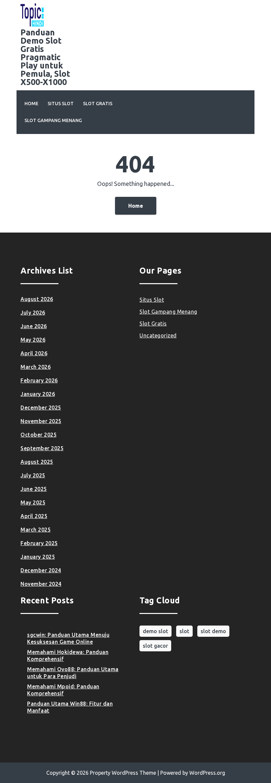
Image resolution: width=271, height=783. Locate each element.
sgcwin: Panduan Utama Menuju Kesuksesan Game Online (68, 638)
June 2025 (33, 489)
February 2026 (39, 380)
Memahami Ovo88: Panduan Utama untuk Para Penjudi (73, 672)
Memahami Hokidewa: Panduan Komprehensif (67, 655)
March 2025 (35, 530)
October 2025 (38, 435)
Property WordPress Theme (123, 773)
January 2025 (37, 557)
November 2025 (40, 421)
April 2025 (33, 516)
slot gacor (155, 646)
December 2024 (40, 570)
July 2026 (32, 313)
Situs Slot (61, 103)
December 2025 (40, 408)
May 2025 (32, 502)
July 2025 (32, 475)
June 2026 (33, 326)
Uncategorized (158, 335)
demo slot (155, 631)
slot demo (213, 631)
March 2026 (35, 367)
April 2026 (33, 353)
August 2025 (36, 462)
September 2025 (41, 448)
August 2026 (36, 299)
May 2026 (32, 340)
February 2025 (39, 543)
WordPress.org (207, 773)
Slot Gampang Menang (53, 120)
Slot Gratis (97, 103)
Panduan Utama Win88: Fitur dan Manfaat (70, 707)
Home (31, 103)
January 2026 (37, 394)
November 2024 (40, 584)
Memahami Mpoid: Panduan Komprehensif (63, 689)
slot (184, 631)
